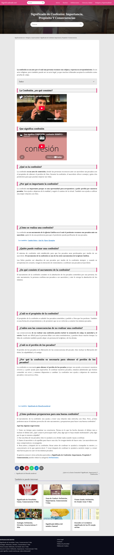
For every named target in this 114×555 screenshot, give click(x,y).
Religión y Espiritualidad (103, 3)
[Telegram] (36, 468)
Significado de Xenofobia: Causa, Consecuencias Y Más (16, 542)
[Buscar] (43, 2)
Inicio (58, 3)
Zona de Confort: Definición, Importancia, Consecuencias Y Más (18, 549)
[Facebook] (17, 468)
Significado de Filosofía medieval (26, 473)
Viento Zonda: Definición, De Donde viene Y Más (14, 547)
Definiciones (75, 3)
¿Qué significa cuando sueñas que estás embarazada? (15, 551)
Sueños (65, 3)
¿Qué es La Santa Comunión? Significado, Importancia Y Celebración (80, 473)
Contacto (59, 541)
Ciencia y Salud (87, 3)
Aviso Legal (60, 539)
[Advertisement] (57, 55)
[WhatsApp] (31, 468)
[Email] (41, 468)
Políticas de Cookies (62, 546)
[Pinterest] (27, 468)
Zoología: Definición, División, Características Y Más (15, 544)
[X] (22, 468)
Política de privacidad (63, 544)
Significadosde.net (9, 3)
